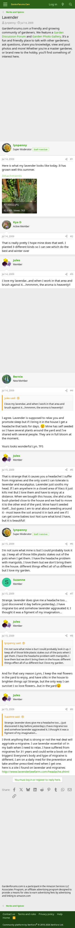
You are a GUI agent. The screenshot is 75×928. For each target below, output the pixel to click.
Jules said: (10, 398)
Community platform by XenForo (33, 924)
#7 (71, 593)
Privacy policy (46, 914)
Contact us (9, 914)
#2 (71, 236)
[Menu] (5, 4)
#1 (71, 159)
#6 (71, 543)
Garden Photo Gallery (46, 36)
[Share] (66, 159)
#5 (71, 469)
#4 (71, 390)
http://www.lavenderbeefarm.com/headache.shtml (35, 771)
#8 (71, 635)
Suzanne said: (12, 716)
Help (59, 914)
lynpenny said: (12, 643)
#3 (71, 274)
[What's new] (63, 4)
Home (6, 917)
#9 (71, 709)
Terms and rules (27, 914)
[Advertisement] (37, 99)
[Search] (70, 4)
